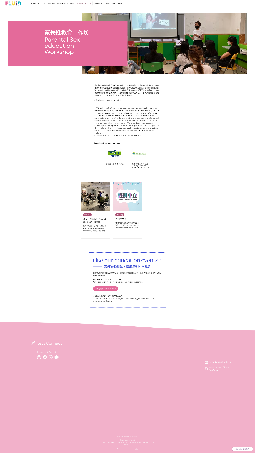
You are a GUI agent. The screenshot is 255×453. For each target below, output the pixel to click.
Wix (136, 449)
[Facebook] (44, 357)
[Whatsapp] (50, 357)
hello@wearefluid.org (103, 301)
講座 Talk (87, 215)
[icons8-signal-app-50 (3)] (56, 357)
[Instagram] (39, 357)
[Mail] (206, 362)
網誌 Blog (120, 215)
